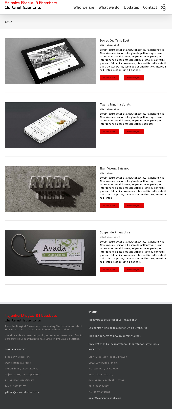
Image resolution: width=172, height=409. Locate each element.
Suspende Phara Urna (115, 232)
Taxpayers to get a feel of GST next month (113, 319)
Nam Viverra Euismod (115, 168)
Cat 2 (110, 44)
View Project (134, 78)
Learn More (109, 78)
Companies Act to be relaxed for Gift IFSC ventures (118, 327)
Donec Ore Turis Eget (114, 40)
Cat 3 (116, 108)
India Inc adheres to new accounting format (115, 335)
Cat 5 (116, 44)
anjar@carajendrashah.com (105, 398)
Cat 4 (117, 236)
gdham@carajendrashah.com (22, 392)
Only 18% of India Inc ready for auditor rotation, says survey (124, 344)
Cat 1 (103, 44)
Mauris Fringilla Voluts (115, 104)
